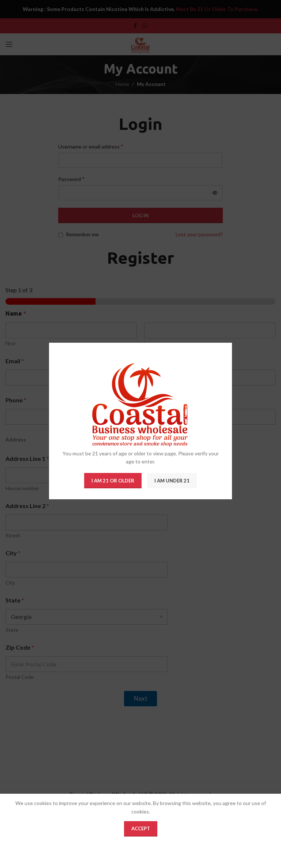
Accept (140, 828)
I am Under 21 (172, 481)
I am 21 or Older (112, 481)
